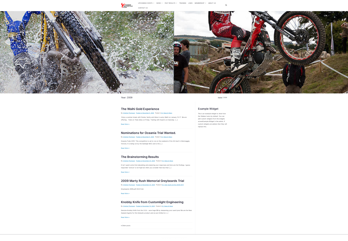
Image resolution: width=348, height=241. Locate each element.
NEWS (158, 3)
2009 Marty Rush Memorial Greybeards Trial (152, 181)
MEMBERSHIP (199, 3)
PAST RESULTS (170, 3)
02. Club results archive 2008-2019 (173, 185)
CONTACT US (143, 8)
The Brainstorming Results (140, 157)
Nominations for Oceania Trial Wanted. (148, 133)
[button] (153, 3)
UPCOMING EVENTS (145, 3)
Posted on (145, 113)
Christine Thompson (129, 113)
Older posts (126, 225)
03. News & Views (166, 113)
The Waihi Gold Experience (140, 109)
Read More (125, 124)
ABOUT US (212, 3)
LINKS (190, 3)
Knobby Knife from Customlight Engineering (152, 202)
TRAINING (182, 3)
